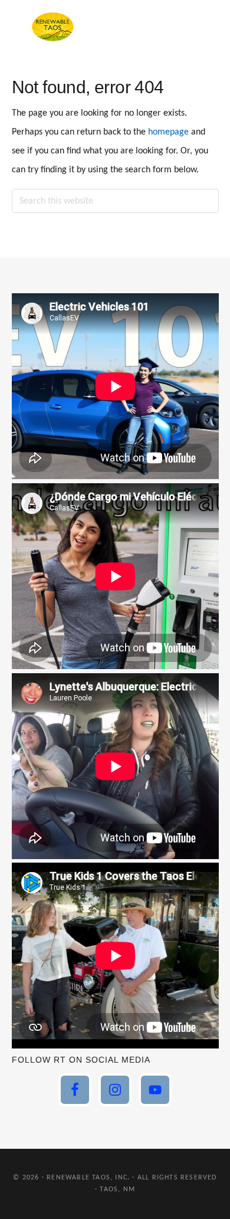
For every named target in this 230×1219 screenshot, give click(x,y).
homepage (168, 132)
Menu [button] (204, 26)
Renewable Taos (53, 26)
